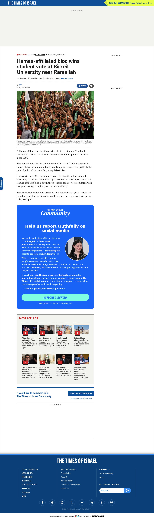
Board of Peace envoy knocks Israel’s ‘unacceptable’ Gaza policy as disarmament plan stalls (81, 373)
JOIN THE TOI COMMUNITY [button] (81, 393)
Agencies (30, 458)
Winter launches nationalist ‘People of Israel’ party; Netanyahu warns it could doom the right (29, 343)
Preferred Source (66, 78)
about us (64, 477)
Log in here (88, 398)
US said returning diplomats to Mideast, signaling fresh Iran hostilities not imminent (24, 485)
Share (83, 86)
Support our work (55, 297)
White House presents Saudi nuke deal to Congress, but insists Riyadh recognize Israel (45, 372)
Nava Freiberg (21, 458)
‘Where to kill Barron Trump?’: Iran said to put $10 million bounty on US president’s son (63, 371)
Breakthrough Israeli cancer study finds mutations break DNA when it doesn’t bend (62, 343)
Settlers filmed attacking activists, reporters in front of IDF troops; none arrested (81, 342)
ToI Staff (21, 459)
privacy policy (66, 473)
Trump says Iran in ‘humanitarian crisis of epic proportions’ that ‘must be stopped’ (24, 501)
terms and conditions (68, 469)
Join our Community (119, 3)
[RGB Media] (79, 516)
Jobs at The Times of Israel (70, 485)
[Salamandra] (98, 516)
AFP (20, 85)
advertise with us (67, 481)
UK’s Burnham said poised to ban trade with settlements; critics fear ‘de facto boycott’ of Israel (29, 372)
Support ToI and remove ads (141, 3)
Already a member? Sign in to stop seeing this (55, 303)
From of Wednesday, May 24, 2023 (48, 55)
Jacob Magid (29, 476)
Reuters (19, 476)
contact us (65, 488)
